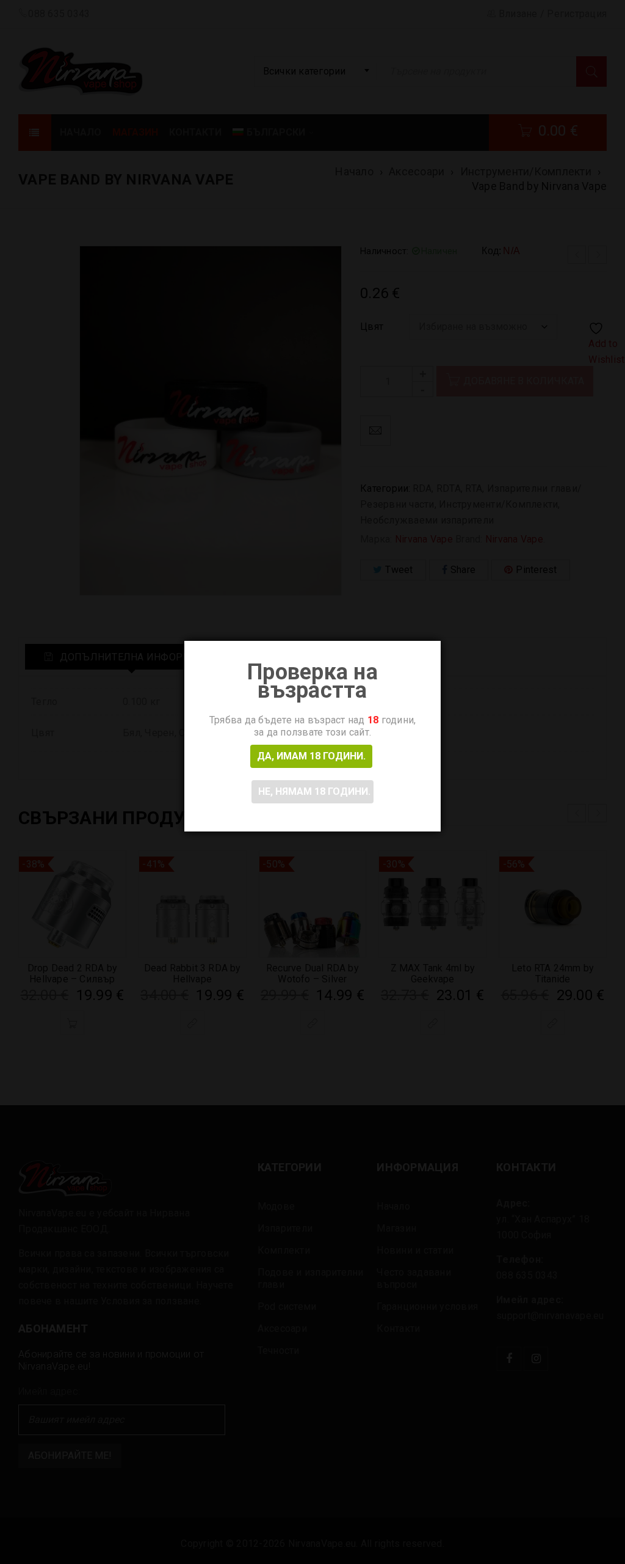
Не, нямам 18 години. (314, 791)
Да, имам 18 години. (311, 756)
